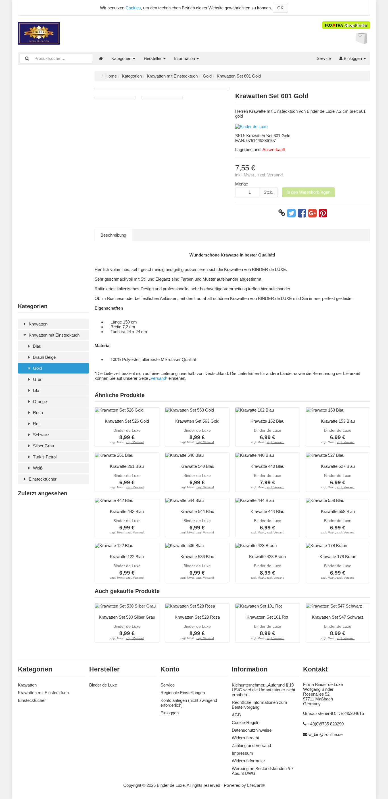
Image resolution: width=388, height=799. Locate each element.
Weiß (37, 468)
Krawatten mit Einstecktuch (54, 335)
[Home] (101, 58)
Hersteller (153, 58)
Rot (35, 423)
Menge (241, 184)
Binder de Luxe (103, 685)
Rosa (37, 412)
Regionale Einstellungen (182, 692)
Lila (35, 390)
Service (324, 58)
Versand (158, 378)
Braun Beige (44, 357)
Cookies (133, 7)
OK (280, 7)
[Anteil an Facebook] (302, 213)
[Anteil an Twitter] (291, 213)
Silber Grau (43, 445)
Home (111, 76)
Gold (37, 368)
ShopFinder (346, 25)
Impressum (242, 753)
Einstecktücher (42, 479)
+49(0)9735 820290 (326, 723)
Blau (36, 346)
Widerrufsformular (248, 760)
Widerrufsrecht (245, 737)
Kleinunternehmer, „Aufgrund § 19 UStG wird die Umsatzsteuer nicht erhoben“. (263, 690)
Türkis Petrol (44, 456)
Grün (37, 379)
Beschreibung (113, 235)
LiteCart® (256, 785)
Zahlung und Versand (251, 745)
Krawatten (37, 324)
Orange (39, 401)
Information (185, 58)
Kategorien (121, 58)
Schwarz (40, 434)
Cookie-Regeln (245, 722)
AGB (236, 714)
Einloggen (353, 58)
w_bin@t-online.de (325, 734)
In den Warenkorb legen (308, 192)
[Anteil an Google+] (312, 213)
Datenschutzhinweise (252, 730)
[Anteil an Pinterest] (323, 213)
